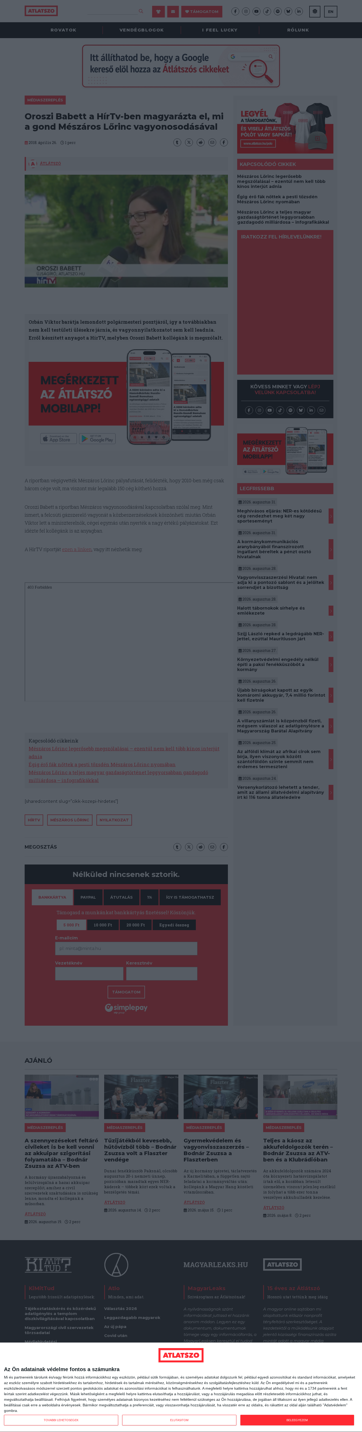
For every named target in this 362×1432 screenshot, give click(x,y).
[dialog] (181, 1387)
